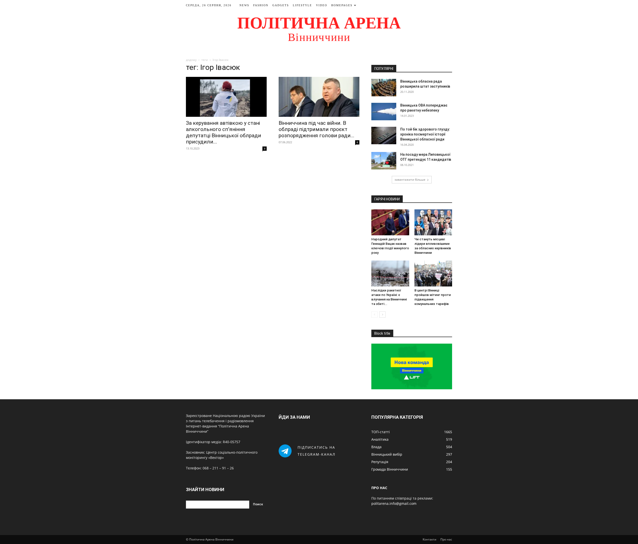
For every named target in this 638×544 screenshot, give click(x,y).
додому (191, 60)
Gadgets (280, 5)
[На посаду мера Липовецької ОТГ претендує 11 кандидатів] (383, 160)
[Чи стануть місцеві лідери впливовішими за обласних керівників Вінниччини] (433, 222)
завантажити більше (410, 179)
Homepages (341, 5)
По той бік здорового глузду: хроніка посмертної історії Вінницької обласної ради (425, 134)
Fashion (260, 5)
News (244, 5)
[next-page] (382, 314)
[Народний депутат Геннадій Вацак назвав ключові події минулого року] (390, 222)
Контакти (429, 539)
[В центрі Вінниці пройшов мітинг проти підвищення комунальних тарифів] (433, 273)
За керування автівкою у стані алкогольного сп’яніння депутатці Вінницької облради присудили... (223, 132)
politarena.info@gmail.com (393, 503)
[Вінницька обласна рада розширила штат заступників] (383, 87)
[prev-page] (374, 314)
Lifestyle (302, 5)
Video (321, 5)
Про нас (446, 539)
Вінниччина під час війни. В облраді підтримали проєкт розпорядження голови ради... (316, 129)
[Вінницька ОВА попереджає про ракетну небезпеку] (383, 111)
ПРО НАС (379, 487)
